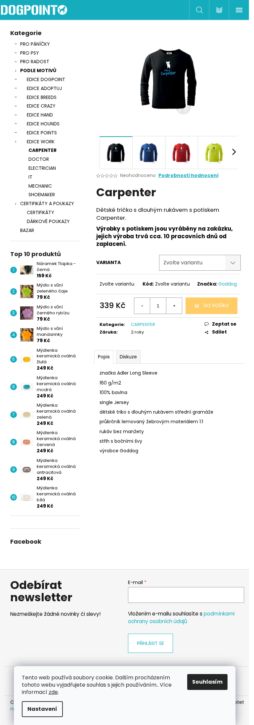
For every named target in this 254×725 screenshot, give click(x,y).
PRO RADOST (34, 61)
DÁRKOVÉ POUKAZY (48, 221)
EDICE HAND (40, 115)
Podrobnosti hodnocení (188, 175)
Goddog (227, 284)
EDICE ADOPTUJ (44, 88)
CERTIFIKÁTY (40, 212)
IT (30, 177)
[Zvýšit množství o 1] (174, 306)
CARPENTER (42, 150)
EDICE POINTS (42, 132)
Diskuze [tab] (128, 356)
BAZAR (27, 230)
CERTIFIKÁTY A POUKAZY (47, 203)
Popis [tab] (104, 356)
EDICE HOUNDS (43, 123)
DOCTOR (38, 159)
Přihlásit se (150, 643)
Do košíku (216, 305)
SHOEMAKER (41, 194)
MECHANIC (40, 186)
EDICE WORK (41, 141)
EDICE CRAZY (41, 106)
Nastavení (42, 709)
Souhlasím (207, 682)
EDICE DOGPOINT (46, 79)
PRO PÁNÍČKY (35, 44)
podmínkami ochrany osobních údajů (181, 617)
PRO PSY (29, 53)
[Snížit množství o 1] (142, 306)
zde (53, 692)
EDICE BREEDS (42, 97)
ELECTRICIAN (42, 168)
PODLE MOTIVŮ (38, 70)
